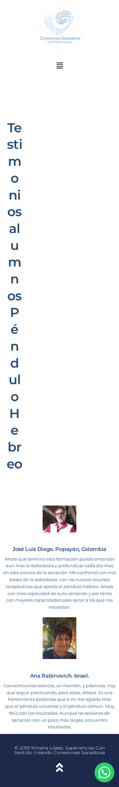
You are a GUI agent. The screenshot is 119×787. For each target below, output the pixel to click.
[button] (59, 66)
